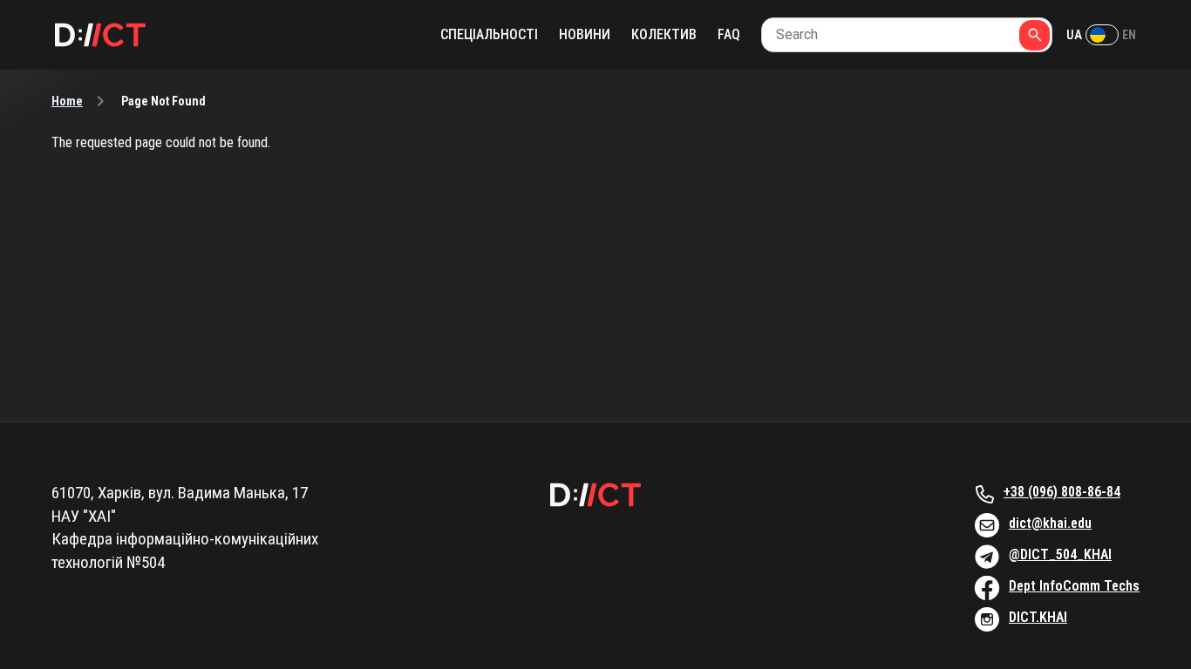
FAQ (729, 34)
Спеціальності (489, 34)
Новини (584, 34)
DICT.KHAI (1038, 617)
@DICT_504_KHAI (1060, 554)
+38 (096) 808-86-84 (1062, 491)
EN (1129, 35)
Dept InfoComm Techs (1074, 586)
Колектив (664, 34)
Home (67, 101)
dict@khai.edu (1050, 523)
